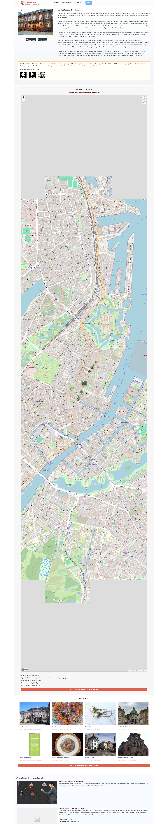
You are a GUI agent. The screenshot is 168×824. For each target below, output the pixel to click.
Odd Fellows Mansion (26, 727)
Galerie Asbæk (56, 727)
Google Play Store (140, 64)
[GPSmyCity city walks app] (30, 3)
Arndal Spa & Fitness (25, 758)
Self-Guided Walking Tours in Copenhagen (57, 64)
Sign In (88, 3)
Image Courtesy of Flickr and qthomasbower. (62, 729)
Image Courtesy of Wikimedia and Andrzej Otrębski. (31, 729)
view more (109, 815)
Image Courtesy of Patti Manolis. (92, 760)
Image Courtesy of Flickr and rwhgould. (127, 760)
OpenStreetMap (137, 670)
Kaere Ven (88, 727)
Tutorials (78, 3)
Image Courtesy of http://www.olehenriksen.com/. (31, 760)
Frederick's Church (123, 727)
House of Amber (89, 758)
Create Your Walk (67, 3)
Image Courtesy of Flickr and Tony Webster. (128, 729)
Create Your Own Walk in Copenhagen (71, 782)
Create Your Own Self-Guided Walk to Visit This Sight (84, 93)
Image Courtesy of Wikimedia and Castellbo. (68, 58)
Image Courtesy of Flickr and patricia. (93, 729)
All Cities (56, 3)
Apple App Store (128, 64)
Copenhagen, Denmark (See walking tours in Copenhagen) (48, 678)
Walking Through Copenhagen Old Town (71, 808)
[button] (84, 383)
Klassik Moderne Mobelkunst (60, 758)
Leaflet (129, 670)
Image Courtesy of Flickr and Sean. (60, 760)
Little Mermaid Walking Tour (31, 685)
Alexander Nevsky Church (125, 758)
